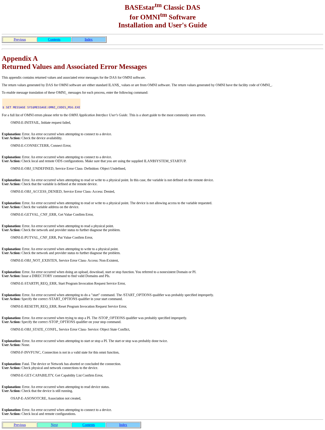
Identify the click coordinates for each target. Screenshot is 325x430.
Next (54, 425)
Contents (54, 39)
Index (89, 39)
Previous (20, 39)
